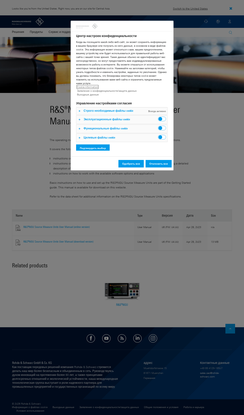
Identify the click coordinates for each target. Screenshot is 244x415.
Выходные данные (88, 94)
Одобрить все (131, 163)
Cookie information (87, 86)
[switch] (162, 119)
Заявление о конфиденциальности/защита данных (107, 90)
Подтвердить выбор (93, 148)
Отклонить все (158, 163)
